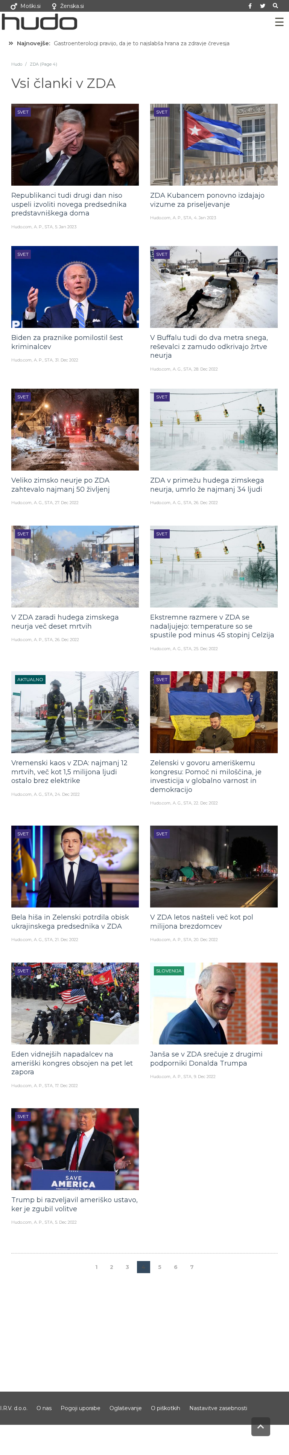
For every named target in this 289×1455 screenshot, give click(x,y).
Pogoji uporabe (80, 1408)
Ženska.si (72, 6)
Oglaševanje (126, 1408)
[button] (275, 6)
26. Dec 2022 (206, 502)
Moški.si (30, 6)
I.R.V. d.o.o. (13, 1408)
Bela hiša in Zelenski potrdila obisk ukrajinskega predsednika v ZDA (70, 921)
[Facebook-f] (250, 6)
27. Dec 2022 (67, 502)
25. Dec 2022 (206, 648)
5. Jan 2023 (65, 226)
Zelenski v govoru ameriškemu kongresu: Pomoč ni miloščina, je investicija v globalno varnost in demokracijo (206, 776)
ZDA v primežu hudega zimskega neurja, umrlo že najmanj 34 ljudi (207, 484)
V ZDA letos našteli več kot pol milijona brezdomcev (201, 921)
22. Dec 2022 (206, 803)
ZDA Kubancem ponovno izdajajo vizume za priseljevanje (207, 199)
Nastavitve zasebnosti (218, 1408)
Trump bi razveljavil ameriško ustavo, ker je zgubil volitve (74, 1204)
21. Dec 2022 (66, 939)
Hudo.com (21, 226)
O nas (44, 1408)
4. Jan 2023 (205, 217)
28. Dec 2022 (206, 369)
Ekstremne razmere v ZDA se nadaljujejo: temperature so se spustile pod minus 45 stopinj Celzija (212, 626)
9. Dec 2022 (205, 1076)
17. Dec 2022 (66, 1085)
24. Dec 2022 (67, 794)
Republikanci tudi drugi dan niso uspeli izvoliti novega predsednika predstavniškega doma (69, 204)
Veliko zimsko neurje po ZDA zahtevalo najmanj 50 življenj (60, 484)
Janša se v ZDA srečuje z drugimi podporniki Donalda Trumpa (206, 1058)
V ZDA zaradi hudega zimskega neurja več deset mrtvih (65, 621)
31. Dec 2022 (66, 360)
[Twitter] (262, 6)
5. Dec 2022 (66, 1222)
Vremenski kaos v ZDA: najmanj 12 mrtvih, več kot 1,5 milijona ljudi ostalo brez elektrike (69, 772)
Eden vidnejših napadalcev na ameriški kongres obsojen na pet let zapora (72, 1063)
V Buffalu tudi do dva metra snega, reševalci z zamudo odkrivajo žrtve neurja (209, 347)
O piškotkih (165, 1408)
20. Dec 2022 (206, 939)
